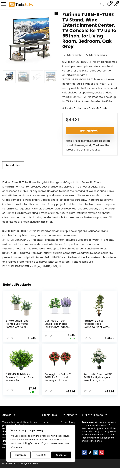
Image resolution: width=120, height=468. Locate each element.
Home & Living (89, 108)
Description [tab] (13, 165)
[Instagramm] (95, 452)
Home (45, 422)
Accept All (61, 455)
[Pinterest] (101, 452)
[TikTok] (90, 452)
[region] (40, 443)
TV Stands (102, 108)
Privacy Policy (68, 422)
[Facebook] (84, 452)
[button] (56, 13)
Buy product (90, 130)
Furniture (78, 108)
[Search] (102, 4)
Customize (21, 455)
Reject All (41, 455)
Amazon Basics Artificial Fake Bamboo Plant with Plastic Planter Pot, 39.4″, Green (96, 327)
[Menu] (4, 4)
